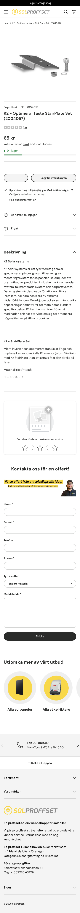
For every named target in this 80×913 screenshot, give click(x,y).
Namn (7, 504)
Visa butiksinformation (22, 199)
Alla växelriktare (56, 709)
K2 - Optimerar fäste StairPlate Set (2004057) (36, 23)
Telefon (8, 540)
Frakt (26, 144)
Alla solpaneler (20, 709)
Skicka (40, 636)
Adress (8, 558)
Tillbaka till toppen (40, 763)
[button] (74, 12)
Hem (6, 23)
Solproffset (10, 107)
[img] (13, 128)
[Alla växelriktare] (56, 688)
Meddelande (11, 594)
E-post (8, 522)
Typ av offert (12, 576)
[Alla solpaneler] (20, 688)
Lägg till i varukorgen (54, 178)
